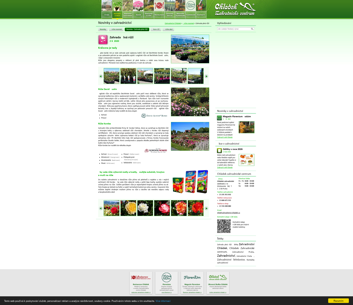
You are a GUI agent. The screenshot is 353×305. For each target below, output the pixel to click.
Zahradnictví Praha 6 (245, 256)
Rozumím (338, 300)
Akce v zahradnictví (228, 143)
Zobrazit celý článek (224, 137)
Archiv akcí (168, 29)
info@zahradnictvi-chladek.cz (228, 213)
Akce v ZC (156, 29)
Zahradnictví (226, 256)
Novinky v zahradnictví (230, 111)
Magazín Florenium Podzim (237, 116)
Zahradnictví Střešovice (231, 259)
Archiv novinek (188, 23)
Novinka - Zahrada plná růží (137, 29)
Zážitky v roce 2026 (233, 149)
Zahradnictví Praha (243, 252)
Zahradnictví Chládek (173, 23)
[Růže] (112, 76)
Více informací (163, 301)
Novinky (103, 29)
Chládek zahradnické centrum (234, 174)
